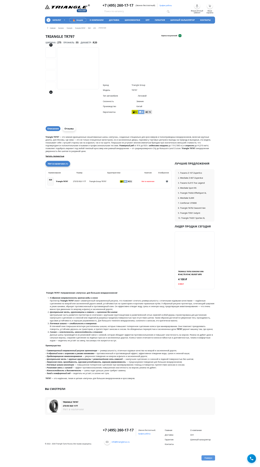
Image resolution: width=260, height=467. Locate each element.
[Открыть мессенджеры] (251, 458)
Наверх (208, 457)
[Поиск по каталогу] (168, 11)
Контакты (169, 444)
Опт (192, 435)
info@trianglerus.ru (121, 442)
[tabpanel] (130, 147)
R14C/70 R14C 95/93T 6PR (191, 273)
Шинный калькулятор (200, 439)
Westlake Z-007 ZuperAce (191, 178)
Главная (53, 28)
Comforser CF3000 (188, 203)
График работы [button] (166, 5)
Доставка (169, 435)
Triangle (69, 28)
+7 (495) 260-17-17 (118, 5)
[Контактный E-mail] (107, 441)
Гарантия (169, 439)
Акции (79, 20)
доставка (114, 20)
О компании (196, 430)
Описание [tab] (53, 128)
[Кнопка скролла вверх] (51, 45)
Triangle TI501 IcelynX (190, 213)
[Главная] (67, 8)
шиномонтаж (132, 20)
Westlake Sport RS (188, 188)
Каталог (61, 28)
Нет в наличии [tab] (58, 163)
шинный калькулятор (182, 20)
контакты (205, 20)
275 (94, 28)
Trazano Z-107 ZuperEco (191, 173)
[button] (197, 8)
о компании (97, 20)
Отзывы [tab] (69, 128)
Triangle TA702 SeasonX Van (193, 208)
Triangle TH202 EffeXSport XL (193, 193)
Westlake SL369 (187, 198)
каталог (57, 20)
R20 (89, 28)
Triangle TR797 (80, 28)
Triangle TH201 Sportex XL (193, 218)
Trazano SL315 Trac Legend (192, 183)
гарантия (160, 20)
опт (148, 20)
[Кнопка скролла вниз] (51, 92)
